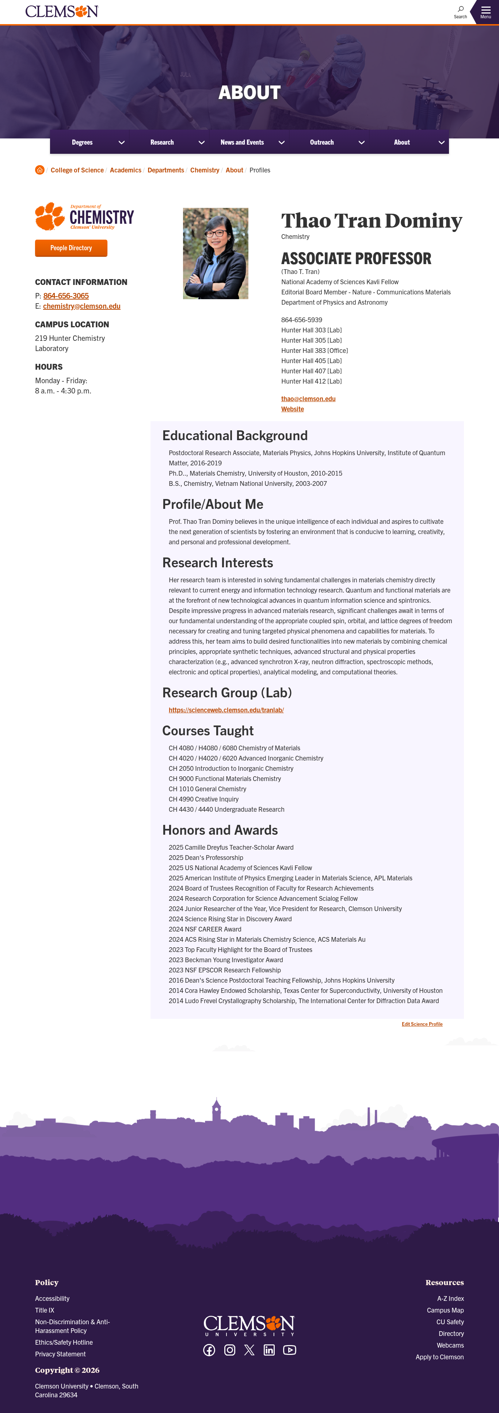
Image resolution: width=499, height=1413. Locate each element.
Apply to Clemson (440, 1356)
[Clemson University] (62, 18)
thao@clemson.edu (308, 398)
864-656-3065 (66, 295)
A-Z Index (450, 1298)
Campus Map (445, 1310)
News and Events (242, 141)
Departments (166, 169)
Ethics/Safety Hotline (64, 1342)
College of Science (77, 169)
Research (162, 141)
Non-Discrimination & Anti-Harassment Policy (72, 1325)
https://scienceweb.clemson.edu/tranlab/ (226, 709)
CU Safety (450, 1321)
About (402, 141)
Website (292, 408)
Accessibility (52, 1298)
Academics (125, 169)
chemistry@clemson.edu (82, 305)
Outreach (322, 141)
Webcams (450, 1345)
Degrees (82, 141)
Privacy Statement (60, 1353)
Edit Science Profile (422, 1024)
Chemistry (205, 169)
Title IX (44, 1310)
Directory (451, 1333)
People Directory (71, 247)
